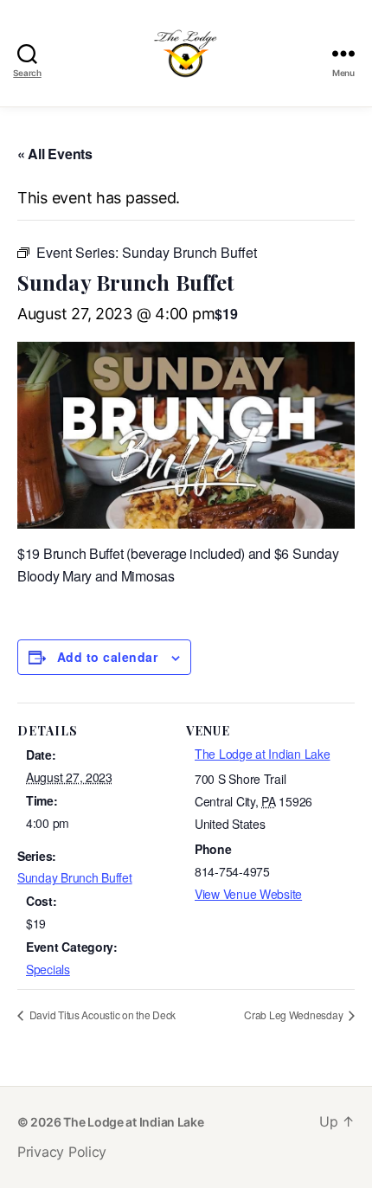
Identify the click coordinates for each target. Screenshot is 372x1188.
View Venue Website (248, 893)
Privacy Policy (61, 1151)
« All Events (55, 154)
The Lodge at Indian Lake (262, 753)
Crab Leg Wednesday (294, 1014)
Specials (48, 969)
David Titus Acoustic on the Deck (101, 1014)
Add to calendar (107, 656)
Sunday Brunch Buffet (74, 877)
